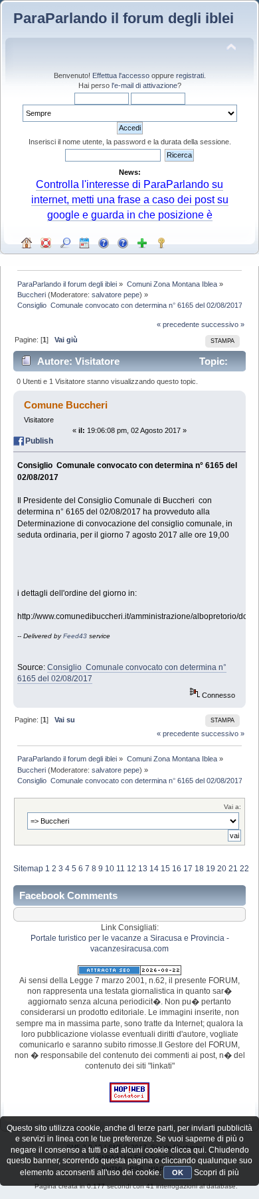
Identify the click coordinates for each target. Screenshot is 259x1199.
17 (188, 868)
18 (199, 868)
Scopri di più (216, 1172)
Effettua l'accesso (120, 75)
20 (221, 868)
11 (120, 868)
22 (244, 868)
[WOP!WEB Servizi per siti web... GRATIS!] (129, 1099)
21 (233, 868)
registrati (190, 75)
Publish (39, 441)
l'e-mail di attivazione (144, 85)
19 (210, 868)
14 (154, 868)
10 (109, 868)
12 (131, 868)
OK (177, 1172)
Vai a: (232, 806)
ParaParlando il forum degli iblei (123, 18)
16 (176, 868)
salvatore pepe (115, 295)
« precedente (178, 324)
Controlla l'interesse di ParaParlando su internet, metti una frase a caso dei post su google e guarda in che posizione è (129, 199)
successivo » (222, 324)
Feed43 (75, 636)
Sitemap (28, 868)
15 (165, 868)
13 (142, 868)
